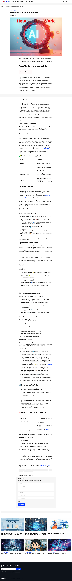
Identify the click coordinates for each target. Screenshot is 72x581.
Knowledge (46, 469)
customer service (45, 148)
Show (29, 71)
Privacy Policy (17, 572)
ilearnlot (3, 578)
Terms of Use (5, 572)
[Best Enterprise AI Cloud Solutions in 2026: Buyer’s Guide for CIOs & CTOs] (36, 524)
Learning (21, 471)
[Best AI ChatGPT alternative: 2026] (59, 524)
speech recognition (28, 248)
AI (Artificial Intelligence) (24, 469)
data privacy (49, 364)
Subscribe (18, 569)
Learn (50, 469)
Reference (31, 471)
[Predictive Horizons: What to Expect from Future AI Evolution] (12, 545)
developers (37, 225)
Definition (40, 469)
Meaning (25, 471)
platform (21, 128)
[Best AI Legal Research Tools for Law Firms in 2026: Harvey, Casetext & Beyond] (12, 524)
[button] (2, 1)
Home (2, 6)
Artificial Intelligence (8, 6)
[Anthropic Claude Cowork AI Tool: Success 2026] (36, 545)
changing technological (45, 465)
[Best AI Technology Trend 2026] (59, 545)
